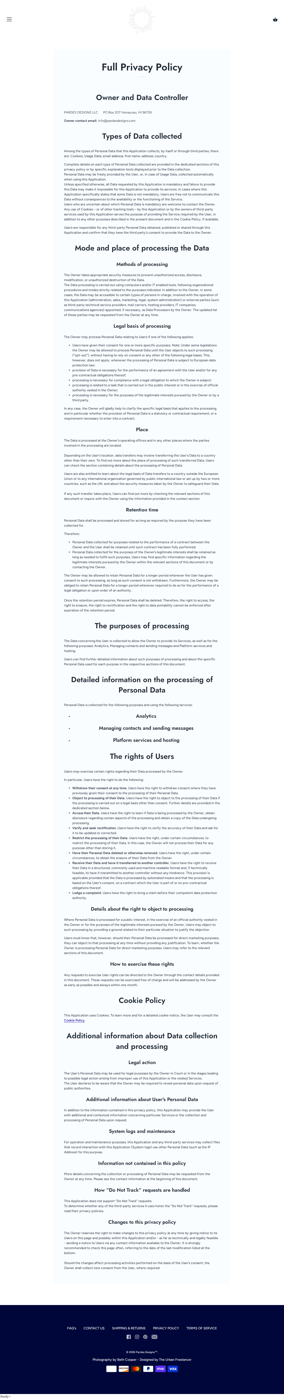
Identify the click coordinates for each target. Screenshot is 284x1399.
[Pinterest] (145, 1336)
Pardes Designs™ (146, 1352)
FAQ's (71, 1328)
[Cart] (275, 19)
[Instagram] (137, 1336)
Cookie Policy (74, 1020)
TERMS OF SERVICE (201, 1328)
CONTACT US (94, 1328)
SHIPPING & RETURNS (129, 1328)
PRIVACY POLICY (166, 1328)
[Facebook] (129, 1336)
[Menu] (9, 20)
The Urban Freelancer (175, 1360)
